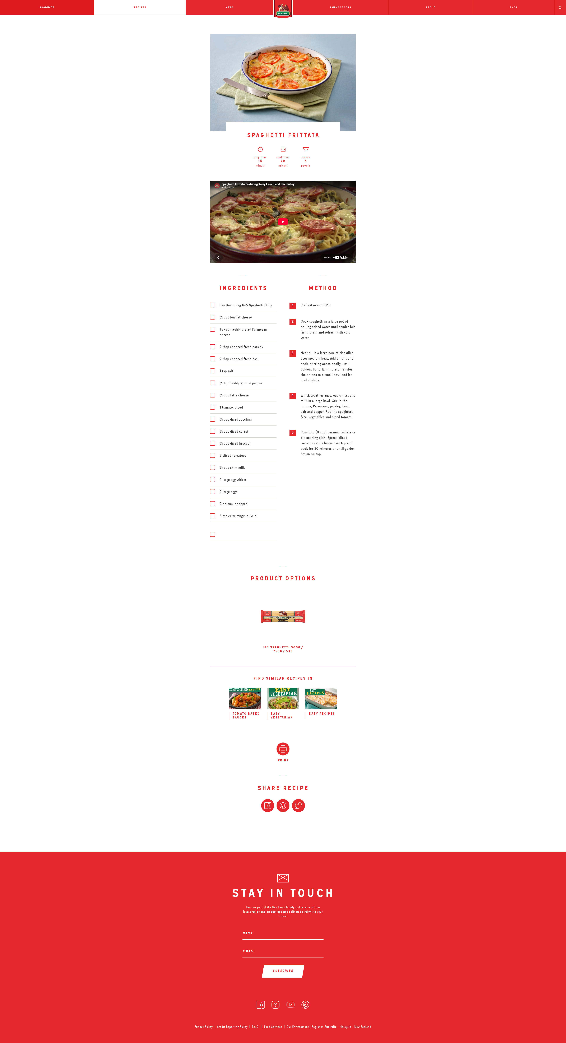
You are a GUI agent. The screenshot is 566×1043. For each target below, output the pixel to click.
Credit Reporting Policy (232, 1027)
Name (248, 933)
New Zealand (362, 1027)
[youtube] (290, 1004)
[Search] (560, 7)
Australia (331, 1027)
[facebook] (260, 1004)
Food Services (273, 1027)
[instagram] (275, 1004)
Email (249, 951)
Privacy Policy (204, 1027)
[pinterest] (305, 1004)
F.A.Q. (256, 1027)
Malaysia (346, 1027)
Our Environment (298, 1027)
